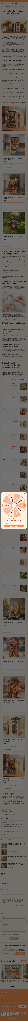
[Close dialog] (25, 494)
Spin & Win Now (14, 526)
